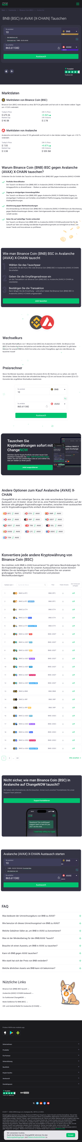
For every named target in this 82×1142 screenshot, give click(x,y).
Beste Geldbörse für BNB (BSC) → (15, 1002)
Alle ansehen (74, 758)
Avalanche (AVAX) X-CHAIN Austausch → (18, 993)
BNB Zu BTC (23, 593)
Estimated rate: (11, 40)
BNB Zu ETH (23, 610)
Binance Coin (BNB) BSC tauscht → (16, 989)
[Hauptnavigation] (78, 4)
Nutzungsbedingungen (15, 1137)
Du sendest (9, 29)
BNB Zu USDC (25, 716)
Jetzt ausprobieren (30, 467)
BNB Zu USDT (25, 634)
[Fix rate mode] (59, 48)
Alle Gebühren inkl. (12, 37)
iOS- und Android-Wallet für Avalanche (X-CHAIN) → (22, 1006)
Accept (70, 1135)
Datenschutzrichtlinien (36, 1137)
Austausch (41, 56)
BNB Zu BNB (23, 691)
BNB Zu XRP (23, 699)
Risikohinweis (60, 1129)
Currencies (12, 10)
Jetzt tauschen (41, 301)
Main (3, 10)
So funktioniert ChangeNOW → (14, 997)
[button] (69, 31)
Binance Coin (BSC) (26, 10)
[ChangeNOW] (5, 4)
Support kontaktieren (42, 800)
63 (17, 758)
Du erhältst (9, 45)
